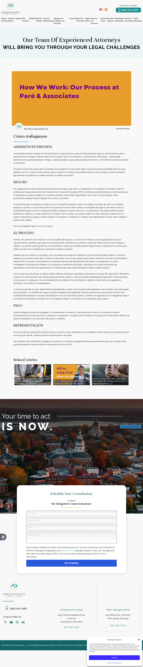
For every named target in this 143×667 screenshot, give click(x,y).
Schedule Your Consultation (130, 426)
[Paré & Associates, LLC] (10, 14)
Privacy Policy (68, 550)
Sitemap (78, 645)
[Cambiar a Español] (106, 10)
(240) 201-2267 (129, 9)
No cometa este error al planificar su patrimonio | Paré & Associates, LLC (70, 382)
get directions (71, 627)
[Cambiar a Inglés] (101, 10)
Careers (52, 645)
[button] (139, 640)
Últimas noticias (20, 141)
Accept (114, 657)
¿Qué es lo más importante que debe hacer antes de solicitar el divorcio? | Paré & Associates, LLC (109, 381)
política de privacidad (114, 663)
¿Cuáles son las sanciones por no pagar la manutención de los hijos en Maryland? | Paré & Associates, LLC (32, 381)
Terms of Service (65, 645)
